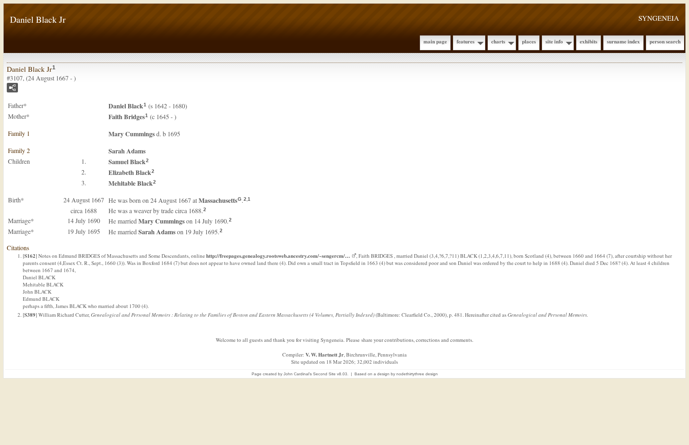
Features (465, 41)
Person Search (665, 41)
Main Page (435, 41)
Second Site (324, 374)
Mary (131, 133)
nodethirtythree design (417, 374)
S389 (29, 314)
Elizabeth (129, 172)
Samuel (127, 161)
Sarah (127, 150)
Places (529, 41)
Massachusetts (218, 200)
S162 (29, 255)
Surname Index (623, 41)
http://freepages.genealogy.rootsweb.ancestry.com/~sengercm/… (278, 255)
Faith (126, 116)
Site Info (554, 41)
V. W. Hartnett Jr (324, 354)
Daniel (125, 105)
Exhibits (588, 41)
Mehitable (130, 183)
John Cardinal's (297, 374)
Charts (498, 41)
